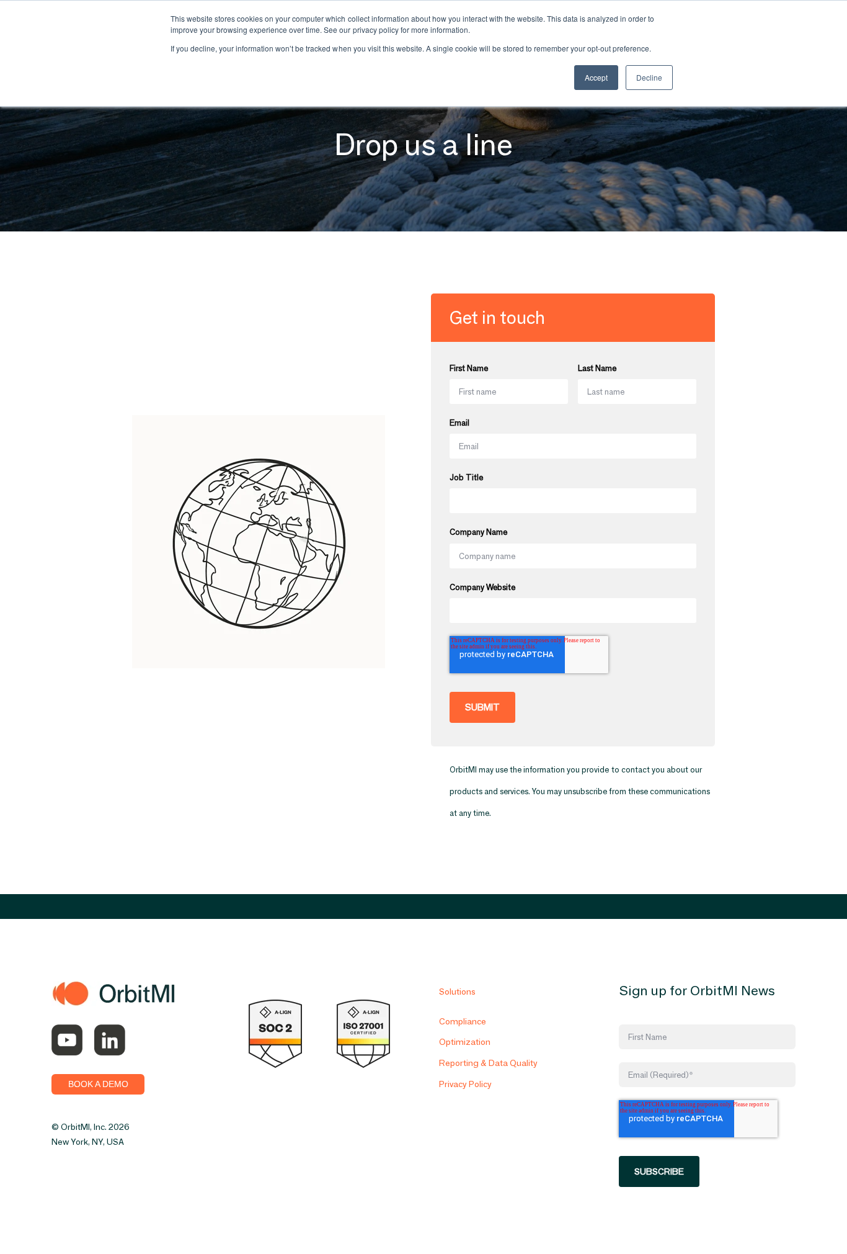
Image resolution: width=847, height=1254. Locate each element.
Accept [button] (596, 77)
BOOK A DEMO (98, 1084)
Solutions (457, 991)
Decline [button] (649, 77)
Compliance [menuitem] (462, 1021)
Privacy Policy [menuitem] (465, 1084)
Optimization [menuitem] (464, 1041)
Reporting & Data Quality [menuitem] (488, 1062)
